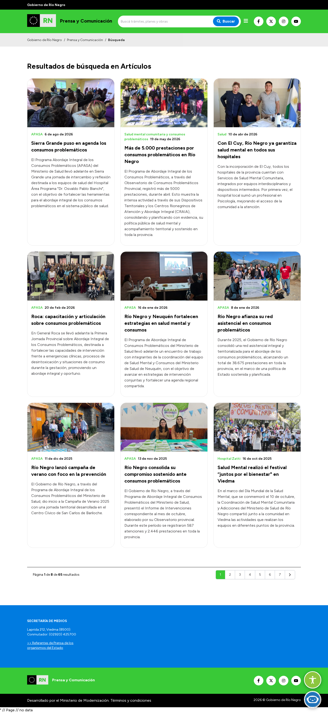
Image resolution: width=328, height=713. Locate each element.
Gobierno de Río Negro (44, 40)
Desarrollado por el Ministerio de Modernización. (68, 700)
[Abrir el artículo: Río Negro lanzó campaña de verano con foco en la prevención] (70, 427)
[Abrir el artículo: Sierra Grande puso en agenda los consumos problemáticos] (70, 103)
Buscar (229, 21)
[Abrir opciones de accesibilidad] (312, 680)
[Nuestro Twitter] (271, 21)
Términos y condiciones (130, 700)
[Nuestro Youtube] (296, 21)
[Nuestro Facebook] (258, 21)
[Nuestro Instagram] (283, 21)
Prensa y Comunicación (85, 40)
